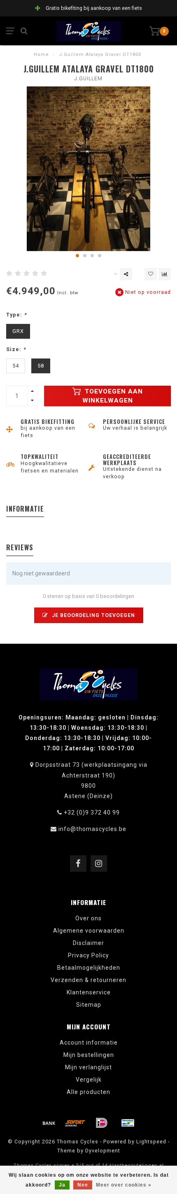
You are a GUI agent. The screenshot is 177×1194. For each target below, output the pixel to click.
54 (15, 366)
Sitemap (88, 1004)
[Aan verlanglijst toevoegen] (150, 274)
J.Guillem (88, 78)
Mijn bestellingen (88, 1055)
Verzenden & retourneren (88, 980)
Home (41, 54)
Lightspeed (151, 1141)
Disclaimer (88, 943)
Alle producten (88, 1092)
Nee (82, 1185)
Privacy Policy (88, 955)
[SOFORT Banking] (75, 1123)
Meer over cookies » (123, 1185)
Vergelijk (89, 1079)
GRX (18, 331)
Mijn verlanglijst (88, 1067)
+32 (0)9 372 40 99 (92, 812)
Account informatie (89, 1042)
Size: (16, 349)
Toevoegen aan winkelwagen (112, 396)
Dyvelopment (102, 1150)
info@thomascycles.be (92, 829)
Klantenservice (89, 992)
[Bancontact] (128, 1123)
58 (40, 366)
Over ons (88, 918)
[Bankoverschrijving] (49, 1123)
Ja (62, 1185)
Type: (16, 315)
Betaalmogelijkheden (88, 967)
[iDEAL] (101, 1123)
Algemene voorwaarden (88, 930)
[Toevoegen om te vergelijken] (164, 274)
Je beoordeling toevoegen (92, 615)
